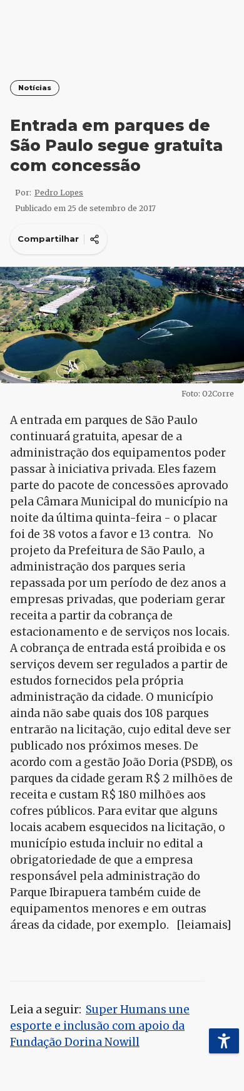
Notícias (34, 88)
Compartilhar (48, 239)
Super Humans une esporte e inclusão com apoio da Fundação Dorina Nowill (100, 1026)
